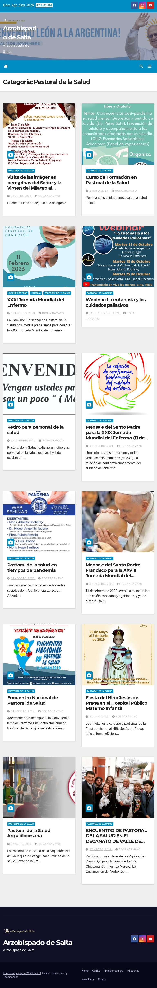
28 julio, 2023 (21, 196)
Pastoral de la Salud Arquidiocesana (28, 833)
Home (85, 970)
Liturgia (36, 293)
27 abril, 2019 (21, 844)
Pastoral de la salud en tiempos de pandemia (32, 567)
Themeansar (10, 976)
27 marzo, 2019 (101, 849)
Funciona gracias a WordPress (21, 973)
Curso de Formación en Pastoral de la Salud (111, 179)
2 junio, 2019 (99, 716)
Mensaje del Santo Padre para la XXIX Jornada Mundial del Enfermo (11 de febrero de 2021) (115, 435)
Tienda (102, 979)
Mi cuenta (133, 970)
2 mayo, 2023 (99, 190)
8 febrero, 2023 (23, 313)
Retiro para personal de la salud (35, 429)
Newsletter (88, 979)
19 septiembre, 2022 (105, 313)
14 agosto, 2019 (23, 711)
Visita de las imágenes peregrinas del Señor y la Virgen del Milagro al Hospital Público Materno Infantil (35, 188)
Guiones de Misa (17, 293)
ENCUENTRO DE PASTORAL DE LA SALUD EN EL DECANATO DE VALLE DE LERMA (116, 838)
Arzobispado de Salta (37, 942)
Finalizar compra (113, 970)
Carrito (96, 970)
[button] (141, 66)
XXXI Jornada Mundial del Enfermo (35, 302)
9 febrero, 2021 (102, 446)
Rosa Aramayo (49, 196)
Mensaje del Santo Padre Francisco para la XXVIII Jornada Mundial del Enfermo (113, 573)
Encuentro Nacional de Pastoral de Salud (32, 700)
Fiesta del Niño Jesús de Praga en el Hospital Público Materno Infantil (116, 703)
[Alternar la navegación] (150, 66)
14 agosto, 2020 (23, 578)
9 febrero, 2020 (102, 584)
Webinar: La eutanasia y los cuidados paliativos (116, 302)
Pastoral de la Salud (21, 171)
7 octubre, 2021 (23, 440)
